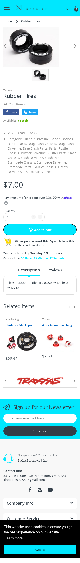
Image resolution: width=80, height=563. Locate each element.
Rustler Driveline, (34, 153)
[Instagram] (40, 489)
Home (7, 21)
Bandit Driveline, (37, 139)
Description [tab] (29, 270)
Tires (47, 172)
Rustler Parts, (58, 153)
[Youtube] (50, 489)
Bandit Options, (62, 139)
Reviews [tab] (54, 270)
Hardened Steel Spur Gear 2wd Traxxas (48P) (22, 325)
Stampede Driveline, (52, 162)
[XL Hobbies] (31, 8)
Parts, (53, 148)
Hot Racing (12, 319)
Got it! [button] (40, 549)
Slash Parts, (53, 158)
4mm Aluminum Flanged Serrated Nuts (58, 325)
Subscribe (40, 431)
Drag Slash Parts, (35, 148)
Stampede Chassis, (22, 162)
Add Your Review (14, 104)
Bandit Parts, (17, 144)
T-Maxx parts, (33, 172)
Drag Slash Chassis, (42, 144)
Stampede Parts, (20, 167)
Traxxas (8, 90)
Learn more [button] (14, 538)
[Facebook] (29, 489)
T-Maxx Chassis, (45, 167)
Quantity (9, 211)
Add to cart (43, 230)
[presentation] (70, 307)
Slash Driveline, (32, 158)
